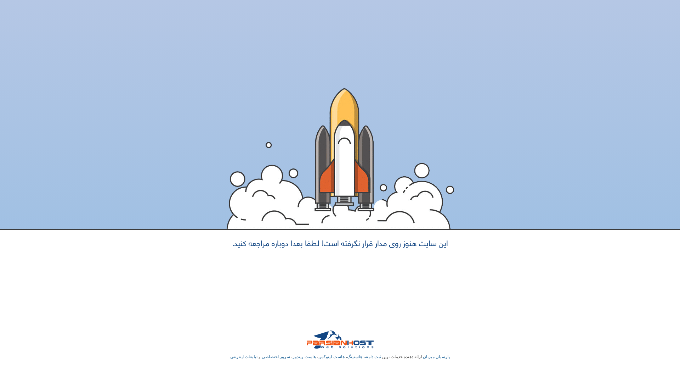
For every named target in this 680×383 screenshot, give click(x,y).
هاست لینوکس (331, 356)
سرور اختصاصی (276, 356)
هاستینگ (354, 356)
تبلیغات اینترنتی (243, 356)
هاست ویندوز (304, 356)
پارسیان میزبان (436, 356)
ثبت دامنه (373, 356)
